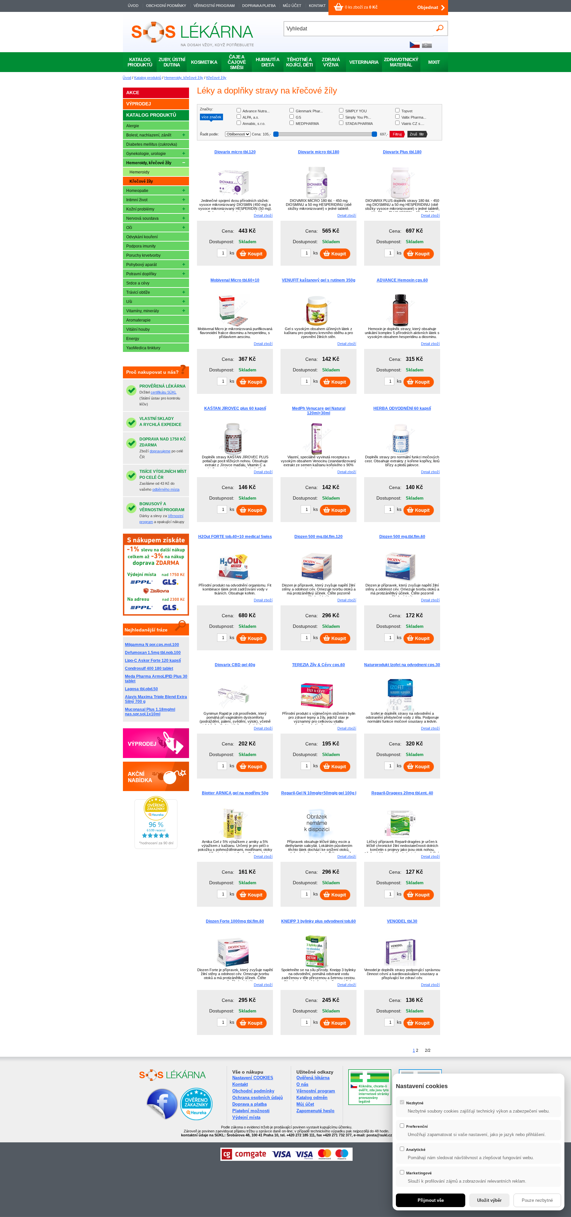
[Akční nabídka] (156, 776)
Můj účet (305, 1104)
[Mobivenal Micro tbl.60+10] (233, 326)
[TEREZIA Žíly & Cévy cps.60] (316, 711)
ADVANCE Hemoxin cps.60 (402, 280)
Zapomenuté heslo (315, 1110)
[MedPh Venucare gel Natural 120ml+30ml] (316, 454)
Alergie (132, 126)
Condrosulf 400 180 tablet (149, 668)
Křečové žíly (216, 78)
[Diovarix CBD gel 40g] (233, 711)
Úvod (127, 78)
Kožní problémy (140, 209)
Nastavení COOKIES (252, 1077)
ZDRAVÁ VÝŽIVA (331, 62)
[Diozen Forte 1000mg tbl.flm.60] (233, 967)
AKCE (132, 92)
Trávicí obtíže (138, 292)
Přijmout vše (431, 1200)
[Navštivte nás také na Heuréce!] (196, 1119)
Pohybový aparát (141, 264)
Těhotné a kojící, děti (299, 62)
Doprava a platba (249, 1104)
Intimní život (136, 200)
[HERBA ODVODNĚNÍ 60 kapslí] (400, 454)
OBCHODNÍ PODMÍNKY (166, 6)
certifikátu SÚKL (163, 392)
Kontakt (240, 1084)
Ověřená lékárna (312, 1077)
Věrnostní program (315, 1090)
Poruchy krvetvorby (143, 255)
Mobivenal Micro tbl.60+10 (234, 280)
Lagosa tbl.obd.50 (141, 689)
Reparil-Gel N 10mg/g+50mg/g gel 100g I (318, 793)
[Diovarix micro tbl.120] (233, 198)
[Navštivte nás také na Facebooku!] (154, 1119)
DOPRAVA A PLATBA (258, 6)
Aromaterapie (138, 320)
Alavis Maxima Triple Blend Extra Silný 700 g (156, 699)
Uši (129, 301)
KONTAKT (317, 6)
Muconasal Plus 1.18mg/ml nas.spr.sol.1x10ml (150, 711)
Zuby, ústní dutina (172, 62)
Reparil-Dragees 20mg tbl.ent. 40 (402, 793)
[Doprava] (156, 614)
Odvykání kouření (142, 237)
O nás (302, 1084)
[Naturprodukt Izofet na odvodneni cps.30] (400, 711)
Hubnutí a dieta (268, 62)
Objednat (427, 7)
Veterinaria (364, 62)
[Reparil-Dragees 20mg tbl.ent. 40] (400, 839)
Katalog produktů (147, 78)
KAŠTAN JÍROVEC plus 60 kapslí (235, 408)
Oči (129, 227)
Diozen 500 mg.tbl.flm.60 (402, 536)
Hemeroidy (139, 172)
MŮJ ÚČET (292, 6)
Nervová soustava (142, 218)
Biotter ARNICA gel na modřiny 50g (235, 793)
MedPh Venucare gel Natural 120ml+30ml (318, 410)
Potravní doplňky (141, 274)
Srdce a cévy (137, 283)
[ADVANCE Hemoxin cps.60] (400, 326)
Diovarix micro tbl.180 (318, 152)
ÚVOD (133, 6)
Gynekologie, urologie (146, 153)
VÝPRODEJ (138, 103)
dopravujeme (160, 451)
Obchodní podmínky (253, 1090)
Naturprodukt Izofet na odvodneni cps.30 (402, 665)
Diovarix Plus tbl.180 (402, 152)
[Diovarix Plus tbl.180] (400, 198)
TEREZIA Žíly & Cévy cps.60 (318, 665)
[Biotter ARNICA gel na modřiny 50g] (233, 839)
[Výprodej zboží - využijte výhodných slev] (156, 743)
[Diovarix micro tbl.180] (316, 198)
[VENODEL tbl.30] (400, 967)
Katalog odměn (311, 1097)
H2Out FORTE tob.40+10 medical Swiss (235, 536)
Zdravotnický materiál (401, 62)
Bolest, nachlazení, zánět (148, 135)
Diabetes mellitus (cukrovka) (151, 144)
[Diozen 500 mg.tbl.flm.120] (316, 583)
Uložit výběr (489, 1200)
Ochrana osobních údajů (257, 1097)
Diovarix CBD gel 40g (235, 665)
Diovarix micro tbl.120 (235, 152)
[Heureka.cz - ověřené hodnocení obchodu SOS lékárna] (155, 848)
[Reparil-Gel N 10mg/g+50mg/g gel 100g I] (316, 839)
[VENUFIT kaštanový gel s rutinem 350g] (316, 326)
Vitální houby (138, 329)
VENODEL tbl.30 (402, 921)
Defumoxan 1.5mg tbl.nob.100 (153, 652)
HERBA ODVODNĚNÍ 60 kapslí (402, 408)
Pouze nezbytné (537, 1200)
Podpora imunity (141, 246)
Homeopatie (137, 190)
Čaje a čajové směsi (237, 62)
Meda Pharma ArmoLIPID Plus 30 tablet (156, 678)
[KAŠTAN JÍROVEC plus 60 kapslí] (233, 454)
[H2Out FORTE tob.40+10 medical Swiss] (233, 583)
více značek (211, 117)
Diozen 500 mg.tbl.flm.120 (318, 536)
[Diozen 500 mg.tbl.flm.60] (400, 583)
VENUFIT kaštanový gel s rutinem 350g (318, 280)
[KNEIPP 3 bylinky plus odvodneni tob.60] (316, 967)
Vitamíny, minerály (142, 311)
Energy (132, 338)
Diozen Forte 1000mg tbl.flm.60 (235, 921)
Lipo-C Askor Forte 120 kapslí (153, 660)
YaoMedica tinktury (143, 348)
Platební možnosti (251, 1110)
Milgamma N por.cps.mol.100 (152, 644)
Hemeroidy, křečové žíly (183, 78)
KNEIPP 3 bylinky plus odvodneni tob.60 (318, 921)
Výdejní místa (246, 1117)
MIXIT (434, 62)
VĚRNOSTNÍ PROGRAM (214, 6)
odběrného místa (165, 489)
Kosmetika (204, 62)
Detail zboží (263, 215)
